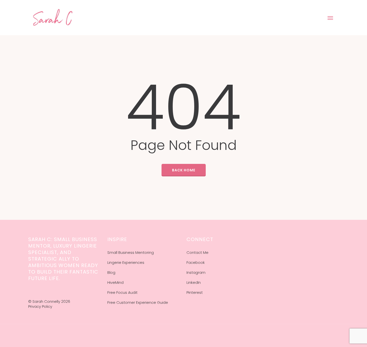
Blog (111, 272)
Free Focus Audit (122, 292)
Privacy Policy (40, 306)
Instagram (195, 272)
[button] (331, 17)
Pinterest (194, 292)
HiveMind (115, 282)
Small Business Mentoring (130, 252)
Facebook (195, 262)
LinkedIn (193, 282)
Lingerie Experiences (125, 262)
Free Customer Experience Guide (137, 302)
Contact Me (197, 252)
